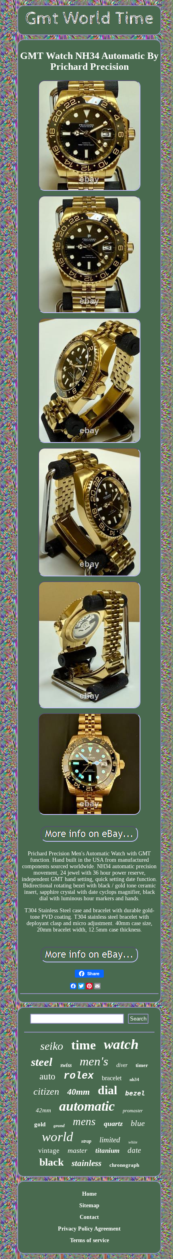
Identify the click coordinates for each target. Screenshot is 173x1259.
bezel (135, 1093)
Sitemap (89, 1205)
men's (94, 1061)
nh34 (134, 1079)
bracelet (112, 1078)
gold (39, 1124)
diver (122, 1065)
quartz (113, 1124)
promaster (133, 1110)
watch (121, 1044)
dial (107, 1090)
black (51, 1162)
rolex (79, 1076)
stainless (86, 1163)
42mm (43, 1110)
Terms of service (89, 1240)
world (57, 1137)
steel (41, 1061)
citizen (46, 1091)
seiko (51, 1046)
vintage (49, 1150)
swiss (66, 1065)
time (83, 1045)
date (134, 1150)
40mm (78, 1092)
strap (86, 1141)
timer (142, 1065)
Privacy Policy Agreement (89, 1229)
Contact (89, 1217)
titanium (107, 1150)
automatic (87, 1106)
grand (59, 1125)
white (132, 1142)
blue (138, 1123)
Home (89, 1194)
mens (84, 1122)
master (77, 1150)
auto (47, 1076)
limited (109, 1140)
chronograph (124, 1165)
